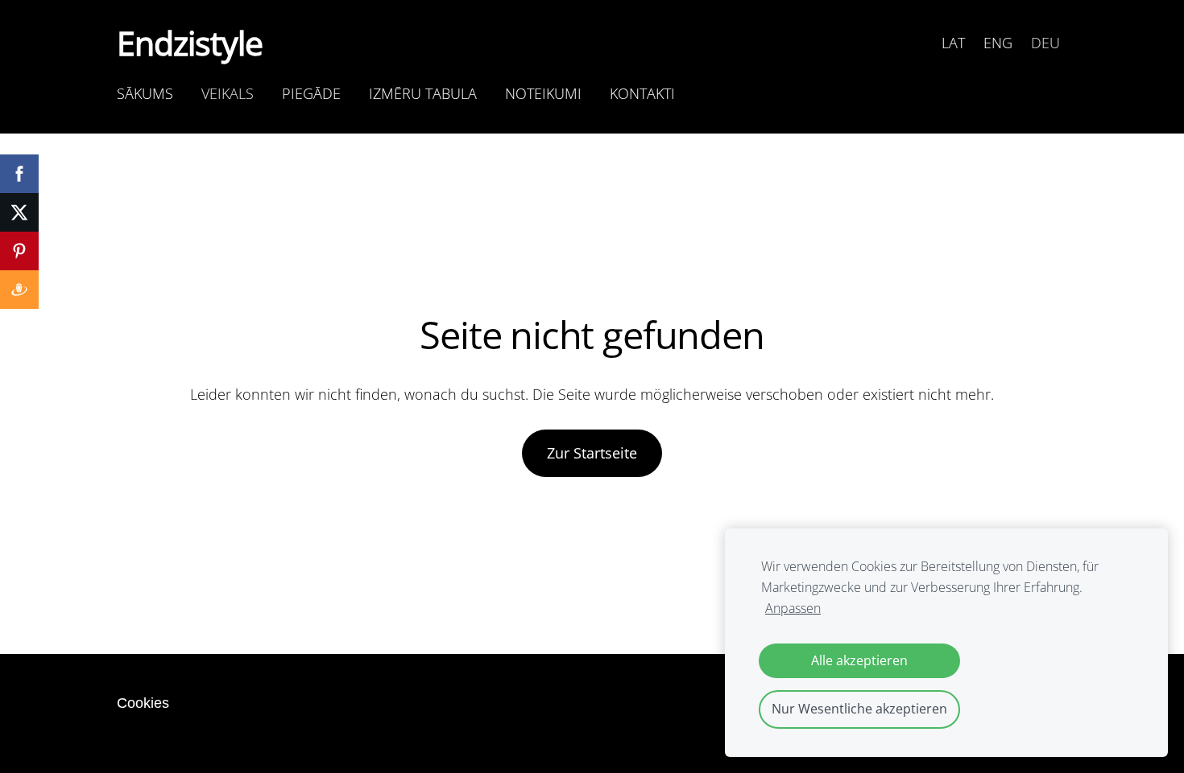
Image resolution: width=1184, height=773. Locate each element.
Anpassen (793, 608)
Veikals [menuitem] (227, 93)
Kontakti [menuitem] (642, 93)
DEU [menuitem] (1045, 42)
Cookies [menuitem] (143, 703)
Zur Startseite (592, 453)
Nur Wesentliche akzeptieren (859, 708)
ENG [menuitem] (997, 42)
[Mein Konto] (914, 43)
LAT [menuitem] (953, 42)
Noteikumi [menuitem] (543, 93)
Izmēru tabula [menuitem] (423, 93)
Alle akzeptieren (859, 660)
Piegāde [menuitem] (311, 93)
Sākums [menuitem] (145, 93)
